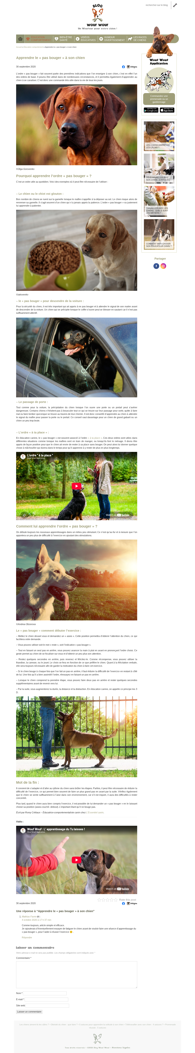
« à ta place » (95, 438)
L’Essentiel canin (94, 812)
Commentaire (23, 958)
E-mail (20, 999)
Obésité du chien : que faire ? (64, 1024)
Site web (20, 1005)
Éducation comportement (41, 38)
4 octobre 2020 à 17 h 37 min (36, 920)
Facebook (156, 266)
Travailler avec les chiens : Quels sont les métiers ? (157, 210)
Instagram (163, 266)
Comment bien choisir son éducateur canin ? (159, 245)
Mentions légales (121, 1047)
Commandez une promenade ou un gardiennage (159, 99)
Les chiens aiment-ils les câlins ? (157, 146)
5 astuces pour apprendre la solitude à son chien (101, 1024)
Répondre (27, 937)
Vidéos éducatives (88, 38)
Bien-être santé (66, 38)
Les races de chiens (140, 38)
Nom (19, 993)
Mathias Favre (29, 916)
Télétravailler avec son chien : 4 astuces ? (158, 178)
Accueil (20, 39)
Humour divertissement (114, 38)
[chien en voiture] (76, 357)
